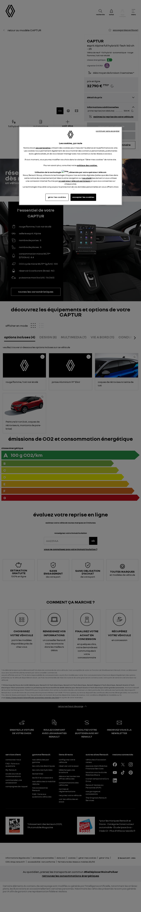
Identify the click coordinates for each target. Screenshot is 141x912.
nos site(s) (87, 178)
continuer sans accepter (108, 131)
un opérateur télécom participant (74, 181)
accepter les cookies (83, 197)
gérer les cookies (57, 197)
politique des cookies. (87, 165)
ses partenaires (43, 148)
